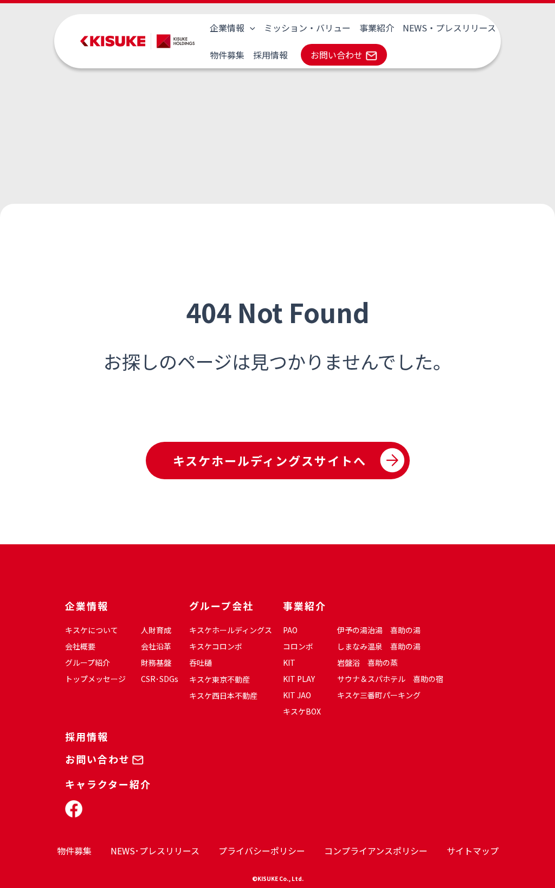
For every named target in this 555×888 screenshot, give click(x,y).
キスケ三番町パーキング (379, 695)
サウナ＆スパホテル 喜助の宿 (390, 678)
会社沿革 (156, 646)
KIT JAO (297, 695)
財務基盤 (156, 662)
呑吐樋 (200, 662)
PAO (290, 630)
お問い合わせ (337, 54)
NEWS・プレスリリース (449, 27)
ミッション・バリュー (307, 27)
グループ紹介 (87, 662)
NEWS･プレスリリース (155, 850)
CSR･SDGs (159, 678)
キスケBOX (302, 711)
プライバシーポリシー (261, 850)
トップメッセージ (95, 678)
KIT (289, 662)
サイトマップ (473, 850)
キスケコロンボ (215, 646)
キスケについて (91, 630)
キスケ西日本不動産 (223, 695)
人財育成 (156, 630)
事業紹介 (376, 27)
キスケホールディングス (230, 630)
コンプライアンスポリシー (376, 850)
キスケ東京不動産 (219, 679)
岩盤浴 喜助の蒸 (367, 662)
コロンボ (298, 646)
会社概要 (80, 646)
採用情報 (270, 54)
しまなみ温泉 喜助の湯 (379, 646)
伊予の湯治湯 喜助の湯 (379, 630)
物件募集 (227, 54)
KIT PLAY (299, 678)
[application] (249, 27)
